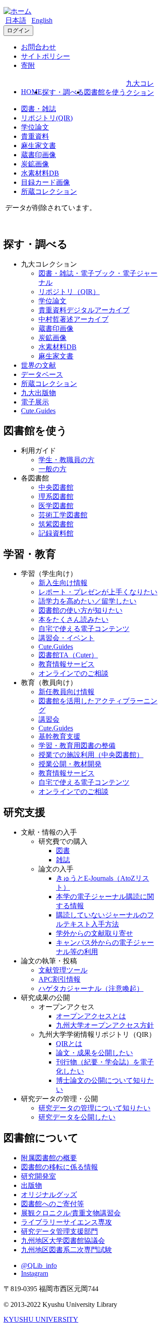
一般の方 (52, 469)
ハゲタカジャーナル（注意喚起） (90, 988)
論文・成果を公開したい (94, 1053)
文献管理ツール (62, 970)
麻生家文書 (38, 145)
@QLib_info (39, 1265)
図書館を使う (105, 92)
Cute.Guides (38, 410)
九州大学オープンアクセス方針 (105, 1025)
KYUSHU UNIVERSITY (40, 1319)
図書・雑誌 (38, 108)
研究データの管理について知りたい (94, 1108)
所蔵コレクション (49, 191)
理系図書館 (55, 496)
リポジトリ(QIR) (47, 118)
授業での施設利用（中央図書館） (90, 754)
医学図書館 (55, 505)
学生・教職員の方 (66, 459)
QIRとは (69, 1043)
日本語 (15, 20)
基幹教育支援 (59, 736)
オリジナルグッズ (49, 1194)
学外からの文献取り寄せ (94, 933)
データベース (42, 374)
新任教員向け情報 (66, 691)
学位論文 (35, 127)
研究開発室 (38, 1176)
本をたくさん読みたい (73, 619)
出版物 (31, 1185)
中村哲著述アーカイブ (73, 319)
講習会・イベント (66, 638)
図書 (63, 850)
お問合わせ (38, 47)
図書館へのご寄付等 (52, 1204)
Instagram (34, 1273)
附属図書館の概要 (49, 1158)
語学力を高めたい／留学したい (87, 601)
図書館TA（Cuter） (68, 655)
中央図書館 (55, 487)
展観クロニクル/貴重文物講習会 (71, 1213)
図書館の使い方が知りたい (80, 610)
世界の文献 (38, 365)
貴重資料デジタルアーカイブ (83, 310)
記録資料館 (55, 533)
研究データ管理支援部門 (59, 1231)
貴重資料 (35, 136)
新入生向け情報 (62, 582)
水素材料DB (40, 173)
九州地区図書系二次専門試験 (66, 1249)
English (41, 20)
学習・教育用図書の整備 (76, 745)
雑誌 (63, 860)
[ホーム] (17, 11)
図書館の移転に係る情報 (59, 1167)
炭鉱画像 (35, 164)
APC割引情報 (59, 979)
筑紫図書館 (55, 524)
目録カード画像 (45, 182)
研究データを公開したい (76, 1117)
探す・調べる (63, 92)
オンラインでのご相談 (73, 673)
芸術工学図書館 (62, 515)
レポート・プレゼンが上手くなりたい (97, 592)
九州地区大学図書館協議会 (63, 1240)
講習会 (48, 719)
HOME (31, 91)
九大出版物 (38, 393)
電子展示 (35, 402)
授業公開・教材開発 (69, 764)
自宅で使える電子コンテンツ (83, 628)
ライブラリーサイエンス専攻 (66, 1222)
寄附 (28, 65)
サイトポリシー (45, 56)
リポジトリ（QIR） (69, 291)
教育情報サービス (66, 664)
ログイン (18, 30)
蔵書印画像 (38, 154)
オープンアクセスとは (91, 1016)
